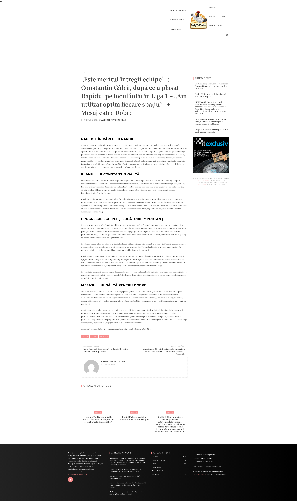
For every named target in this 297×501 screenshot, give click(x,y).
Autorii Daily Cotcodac (113, 120)
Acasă (83, 73)
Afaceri (89, 73)
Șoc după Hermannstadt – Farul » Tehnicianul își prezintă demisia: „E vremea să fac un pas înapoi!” (128, 485)
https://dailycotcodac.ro (108, 364)
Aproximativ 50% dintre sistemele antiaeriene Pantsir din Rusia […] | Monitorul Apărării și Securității (164, 351)
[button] (227, 35)
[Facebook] (70, 479)
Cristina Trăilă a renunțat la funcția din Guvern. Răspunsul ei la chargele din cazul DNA (98, 419)
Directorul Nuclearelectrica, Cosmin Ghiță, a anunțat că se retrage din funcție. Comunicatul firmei (210, 121)
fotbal (94, 336)
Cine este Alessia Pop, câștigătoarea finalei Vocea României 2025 (126, 477)
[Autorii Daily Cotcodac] (91, 367)
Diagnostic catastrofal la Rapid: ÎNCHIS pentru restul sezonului (211, 130)
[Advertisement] (148, 54)
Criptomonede (201, 184)
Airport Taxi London (202, 180)
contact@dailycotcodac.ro (77, 474)
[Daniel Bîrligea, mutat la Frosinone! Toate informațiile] (134, 401)
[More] (156, 125)
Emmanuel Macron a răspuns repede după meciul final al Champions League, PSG (125, 470)
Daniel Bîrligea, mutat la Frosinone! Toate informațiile (134, 418)
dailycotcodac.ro (199, 474)
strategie (104, 336)
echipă (85, 336)
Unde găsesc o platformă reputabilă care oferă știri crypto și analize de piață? (127, 493)
